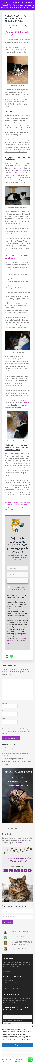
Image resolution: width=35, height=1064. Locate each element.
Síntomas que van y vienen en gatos (16, 753)
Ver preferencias (17, 1055)
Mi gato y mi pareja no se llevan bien (16, 756)
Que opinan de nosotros (19, 170)
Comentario (6, 678)
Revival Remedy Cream (19, 937)
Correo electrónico (8, 711)
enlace (20, 843)
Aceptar (17, 1045)
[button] (32, 1026)
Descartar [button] (31, 7)
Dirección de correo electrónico (12, 1020)
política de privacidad (18, 589)
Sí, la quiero (17, 581)
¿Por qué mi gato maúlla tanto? (14, 759)
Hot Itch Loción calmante (19, 932)
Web (3, 719)
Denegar (17, 1050)
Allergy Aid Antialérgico (19, 948)
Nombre (5, 703)
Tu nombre (6, 1014)
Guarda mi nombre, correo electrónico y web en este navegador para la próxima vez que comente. (16, 731)
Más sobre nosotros (9, 971)
